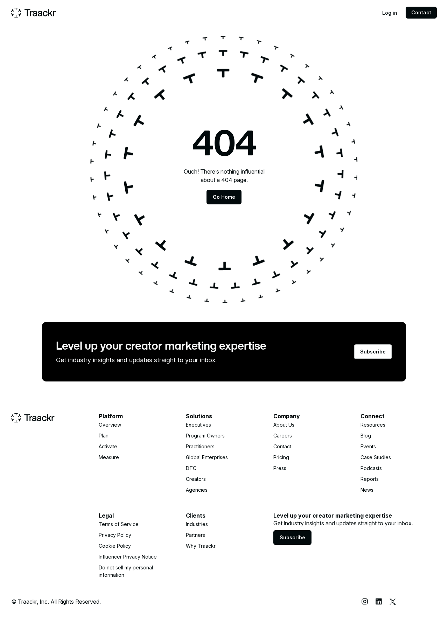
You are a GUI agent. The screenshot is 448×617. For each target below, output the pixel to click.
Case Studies (375, 457)
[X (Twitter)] (392, 601)
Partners (195, 535)
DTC (191, 468)
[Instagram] (364, 601)
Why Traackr (201, 546)
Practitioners (200, 446)
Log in (389, 13)
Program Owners (205, 436)
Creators (196, 479)
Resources (372, 425)
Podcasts (371, 468)
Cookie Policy (115, 546)
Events (368, 446)
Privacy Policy (115, 535)
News (366, 490)
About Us (283, 425)
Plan (103, 436)
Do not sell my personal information (126, 571)
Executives (198, 425)
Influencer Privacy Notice (128, 557)
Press (279, 468)
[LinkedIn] (378, 601)
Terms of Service (119, 524)
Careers (282, 436)
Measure (109, 457)
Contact (421, 12)
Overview (110, 425)
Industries (197, 524)
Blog (365, 436)
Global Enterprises (207, 457)
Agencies (197, 490)
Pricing (281, 457)
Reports (369, 479)
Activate (108, 446)
